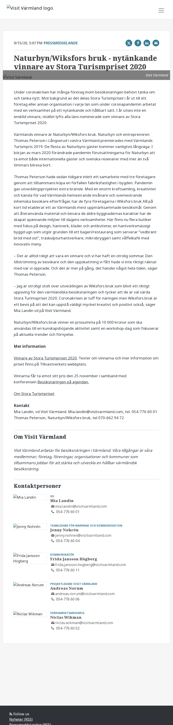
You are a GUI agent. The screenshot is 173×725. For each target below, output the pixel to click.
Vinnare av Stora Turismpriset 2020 (45, 358)
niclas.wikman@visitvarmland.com (84, 622)
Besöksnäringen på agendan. (63, 381)
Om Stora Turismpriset (34, 393)
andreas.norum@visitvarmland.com (85, 593)
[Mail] (156, 43)
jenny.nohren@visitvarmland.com (83, 535)
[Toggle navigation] (161, 10)
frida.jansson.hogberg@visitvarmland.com (90, 564)
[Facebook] (137, 43)
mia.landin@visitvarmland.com (81, 506)
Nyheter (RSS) (21, 719)
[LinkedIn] (146, 43)
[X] (128, 43)
